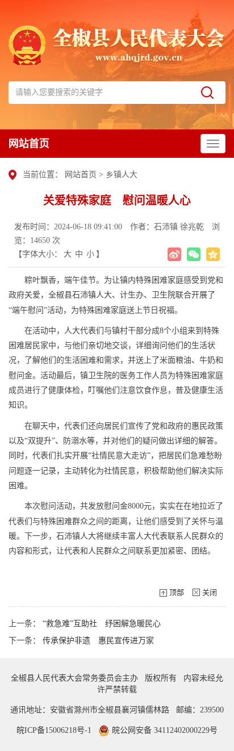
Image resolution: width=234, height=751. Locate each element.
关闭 (209, 592)
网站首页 (29, 143)
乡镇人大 (121, 174)
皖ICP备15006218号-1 (53, 730)
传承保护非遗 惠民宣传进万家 (98, 640)
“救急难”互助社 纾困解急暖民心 (102, 623)
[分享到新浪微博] (174, 254)
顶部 (176, 592)
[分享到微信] (193, 254)
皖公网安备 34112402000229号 (164, 730)
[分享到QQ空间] (213, 254)
